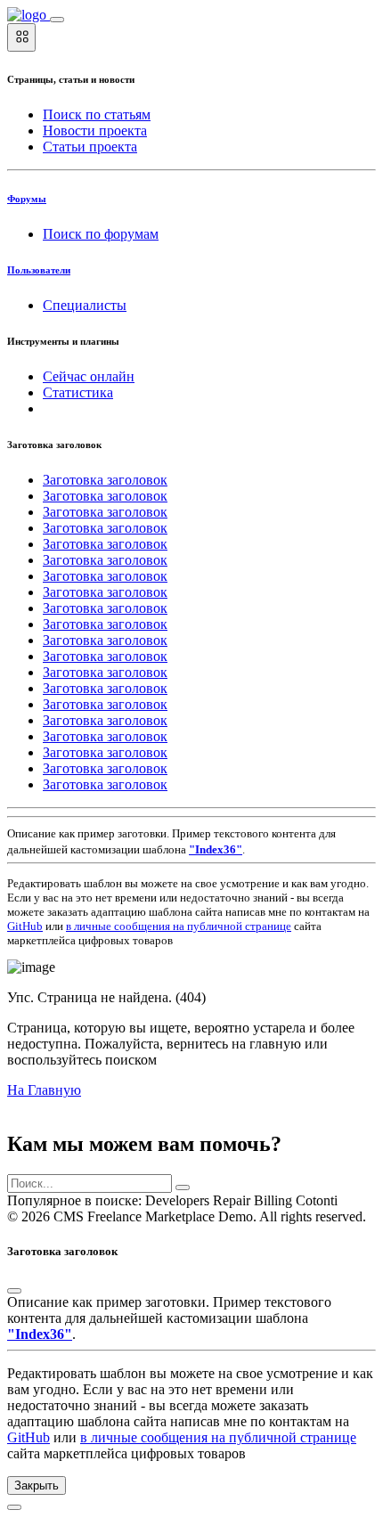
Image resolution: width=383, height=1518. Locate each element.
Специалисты (84, 305)
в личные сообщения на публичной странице (178, 926)
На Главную (44, 1090)
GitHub (25, 926)
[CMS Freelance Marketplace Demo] (28, 14)
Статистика (78, 392)
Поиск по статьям (97, 114)
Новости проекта (95, 130)
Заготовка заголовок (105, 479)
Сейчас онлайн (88, 376)
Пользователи (38, 270)
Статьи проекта (90, 146)
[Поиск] (182, 1187)
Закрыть (36, 1485)
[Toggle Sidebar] (57, 19)
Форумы (26, 198)
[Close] (14, 1291)
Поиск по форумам (101, 233)
